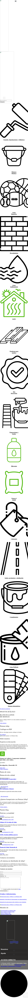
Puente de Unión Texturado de (8, 847)
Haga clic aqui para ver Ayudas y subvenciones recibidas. (13, 965)
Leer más (2, 828)
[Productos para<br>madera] (14, 349)
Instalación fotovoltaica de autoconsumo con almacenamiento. (13, 899)
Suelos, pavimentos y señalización (14, 578)
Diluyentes (14, 466)
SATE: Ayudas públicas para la (9, 834)
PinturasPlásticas (14, 172)
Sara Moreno (5, 819)
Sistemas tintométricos (14, 706)
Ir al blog (2, 816)
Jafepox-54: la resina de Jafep (8, 822)
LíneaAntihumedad (14, 286)
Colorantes (14, 539)
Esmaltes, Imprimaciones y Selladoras (14, 139)
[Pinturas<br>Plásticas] (14, 169)
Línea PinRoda (14, 667)
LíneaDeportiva (14, 213)
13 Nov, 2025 (11, 819)
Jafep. (19, 889)
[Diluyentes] (14, 463)
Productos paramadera (14, 352)
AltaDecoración (14, 392)
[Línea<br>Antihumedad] (14, 283)
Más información (4, 786)
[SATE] (14, 316)
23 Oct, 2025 (10, 832)
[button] (16, 1)
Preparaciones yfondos (14, 433)
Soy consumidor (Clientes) (7, 788)
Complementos (14, 617)
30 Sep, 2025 (10, 844)
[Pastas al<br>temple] (14, 496)
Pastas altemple (14, 499)
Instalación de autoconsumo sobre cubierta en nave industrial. (13, 902)
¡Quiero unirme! (3, 807)
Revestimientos (14, 253)
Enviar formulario (4, 890)
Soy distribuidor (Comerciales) (8, 779)
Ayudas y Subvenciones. (8, 894)
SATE (14, 319)
